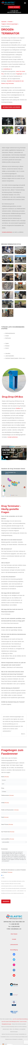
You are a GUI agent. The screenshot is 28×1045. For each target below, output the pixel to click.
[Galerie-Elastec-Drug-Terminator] (20, 130)
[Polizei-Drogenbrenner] (7, 295)
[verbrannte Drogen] (7, 286)
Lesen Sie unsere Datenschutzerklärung (20, 1018)
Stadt (4, 817)
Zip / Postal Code (7, 831)
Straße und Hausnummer (9, 809)
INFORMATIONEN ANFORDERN (11, 107)
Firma (2, 788)
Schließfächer (6, 69)
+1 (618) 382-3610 (15, 926)
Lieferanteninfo (14, 944)
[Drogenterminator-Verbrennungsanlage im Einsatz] (7, 259)
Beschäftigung (14, 949)
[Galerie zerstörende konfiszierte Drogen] (20, 121)
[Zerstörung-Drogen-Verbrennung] (20, 250)
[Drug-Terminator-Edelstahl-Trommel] (7, 268)
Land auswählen (7, 839)
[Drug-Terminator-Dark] (7, 121)
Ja (3, 875)
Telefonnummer (7, 795)
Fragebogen (19, 74)
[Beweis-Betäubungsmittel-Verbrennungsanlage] (20, 268)
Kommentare (4, 849)
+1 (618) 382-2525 (14, 924)
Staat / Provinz (7, 824)
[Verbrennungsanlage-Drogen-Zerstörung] (20, 286)
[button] (14, 7)
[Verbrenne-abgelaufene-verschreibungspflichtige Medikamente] (20, 277)
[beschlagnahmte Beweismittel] (7, 250)
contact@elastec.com (16, 929)
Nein (3, 877)
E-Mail (5, 802)
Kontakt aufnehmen (7, 232)
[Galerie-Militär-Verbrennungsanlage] (7, 277)
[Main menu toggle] (25, 3)
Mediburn (18, 408)
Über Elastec (14, 934)
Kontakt (14, 939)
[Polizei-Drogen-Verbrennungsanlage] (20, 295)
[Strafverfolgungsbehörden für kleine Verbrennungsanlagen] (7, 313)
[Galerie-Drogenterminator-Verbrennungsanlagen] (7, 130)
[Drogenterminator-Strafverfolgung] (20, 259)
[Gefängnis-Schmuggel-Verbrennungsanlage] (20, 304)
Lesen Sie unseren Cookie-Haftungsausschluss (10, 1021)
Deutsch (5, 1044)
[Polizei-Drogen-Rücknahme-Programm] (7, 304)
